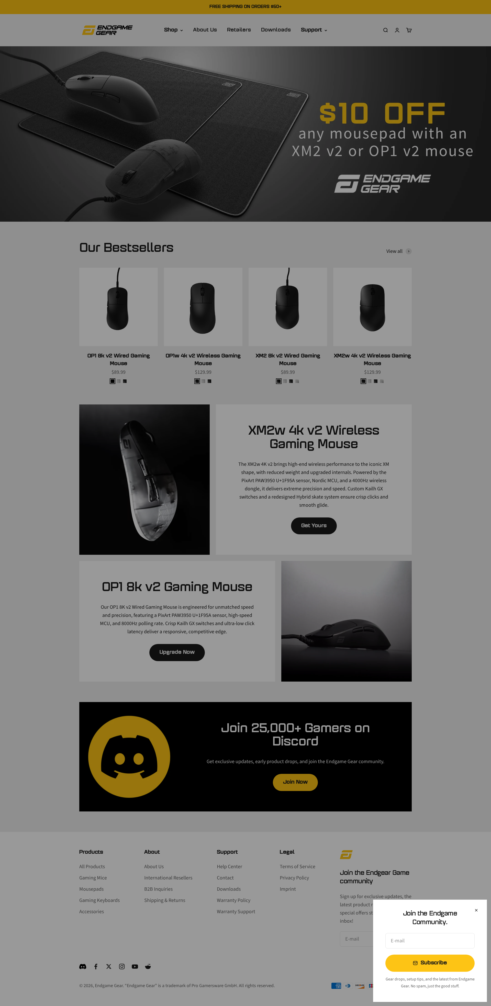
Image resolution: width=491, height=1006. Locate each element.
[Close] (476, 910)
